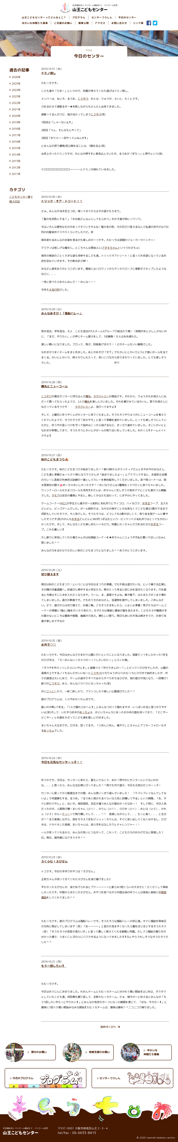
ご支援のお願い (63, 23)
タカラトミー (101, 396)
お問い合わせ (119, 23)
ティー (66, 814)
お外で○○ (48, 645)
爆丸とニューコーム (54, 386)
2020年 (16, 116)
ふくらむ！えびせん (54, 861)
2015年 (16, 148)
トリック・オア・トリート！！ (62, 201)
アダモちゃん (110, 248)
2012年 (16, 167)
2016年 (16, 141)
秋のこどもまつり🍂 (54, 459)
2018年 (16, 129)
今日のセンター (127, 17)
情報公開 (83, 23)
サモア (55, 495)
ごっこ (50, 691)
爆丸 (88, 396)
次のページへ (108, 1027)
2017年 (16, 135)
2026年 (16, 77)
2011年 (16, 174)
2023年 (16, 96)
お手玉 (146, 503)
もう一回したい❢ (53, 966)
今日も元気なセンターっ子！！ (62, 762)
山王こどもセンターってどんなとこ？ (44, 17)
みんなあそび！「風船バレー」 (62, 313)
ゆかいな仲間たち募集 (35, 23)
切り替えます (50, 574)
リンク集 (138, 23)
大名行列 (54, 290)
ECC (64, 503)
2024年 (16, 90)
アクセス (100, 23)
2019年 (16, 122)
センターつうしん (101, 17)
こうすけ (83, 99)
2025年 (16, 83)
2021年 (16, 109)
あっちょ (84, 712)
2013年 (16, 161)
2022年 (16, 103)
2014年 (16, 154)
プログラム (78, 17)
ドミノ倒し (48, 73)
